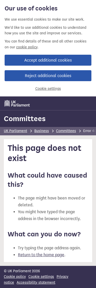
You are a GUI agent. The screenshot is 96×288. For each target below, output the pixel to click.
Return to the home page (41, 254)
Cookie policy (15, 277)
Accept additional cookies (48, 60)
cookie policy (26, 47)
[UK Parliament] (17, 103)
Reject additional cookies (48, 75)
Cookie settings (48, 89)
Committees (25, 118)
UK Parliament (15, 131)
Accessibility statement (36, 282)
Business (41, 131)
